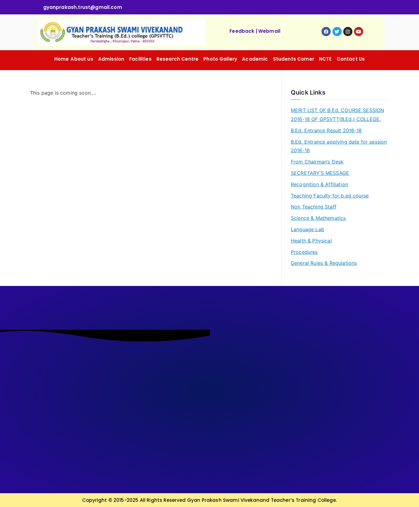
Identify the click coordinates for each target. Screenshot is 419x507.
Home (61, 59)
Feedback (241, 31)
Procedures (304, 252)
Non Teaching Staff (313, 207)
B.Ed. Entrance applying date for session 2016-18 (339, 146)
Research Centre (177, 59)
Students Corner (293, 59)
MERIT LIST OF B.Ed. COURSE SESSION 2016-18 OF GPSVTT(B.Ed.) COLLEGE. (337, 114)
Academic (255, 59)
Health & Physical (311, 241)
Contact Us (351, 59)
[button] (83, 59)
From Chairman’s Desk (317, 162)
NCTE (325, 59)
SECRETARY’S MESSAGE (320, 173)
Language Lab (307, 229)
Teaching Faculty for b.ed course (330, 196)
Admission (111, 59)
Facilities (140, 59)
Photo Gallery (220, 59)
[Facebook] (326, 31)
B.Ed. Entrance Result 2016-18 (326, 130)
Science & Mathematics (318, 218)
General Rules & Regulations (324, 263)
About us (82, 59)
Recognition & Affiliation (319, 184)
